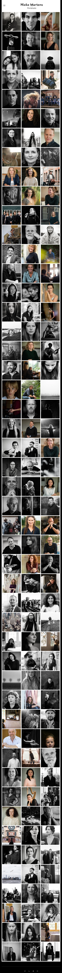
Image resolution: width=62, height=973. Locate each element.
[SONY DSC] (8, 40)
